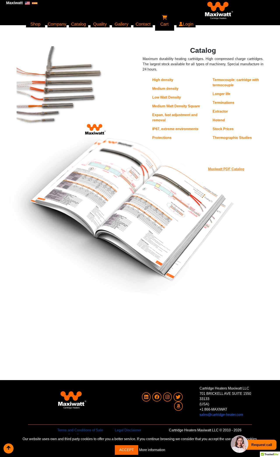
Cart (164, 24)
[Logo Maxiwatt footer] (56, 394)
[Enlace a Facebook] (156, 397)
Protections (162, 138)
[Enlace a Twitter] (178, 397)
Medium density (165, 88)
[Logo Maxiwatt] (165, 9)
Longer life (221, 94)
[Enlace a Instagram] (167, 397)
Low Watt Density (166, 97)
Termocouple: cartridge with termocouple (236, 82)
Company (57, 24)
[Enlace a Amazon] (178, 407)
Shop (35, 24)
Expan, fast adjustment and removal (175, 117)
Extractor (220, 111)
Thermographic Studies (232, 138)
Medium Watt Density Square (176, 106)
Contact (143, 24)
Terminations (223, 103)
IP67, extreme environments (175, 129)
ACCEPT (126, 450)
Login (188, 24)
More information (152, 450)
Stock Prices (223, 129)
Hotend (219, 120)
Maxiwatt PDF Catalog (226, 169)
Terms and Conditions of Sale (80, 430)
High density (162, 80)
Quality (100, 24)
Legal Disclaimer (128, 430)
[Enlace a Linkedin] (146, 397)
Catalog (78, 24)
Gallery (121, 24)
